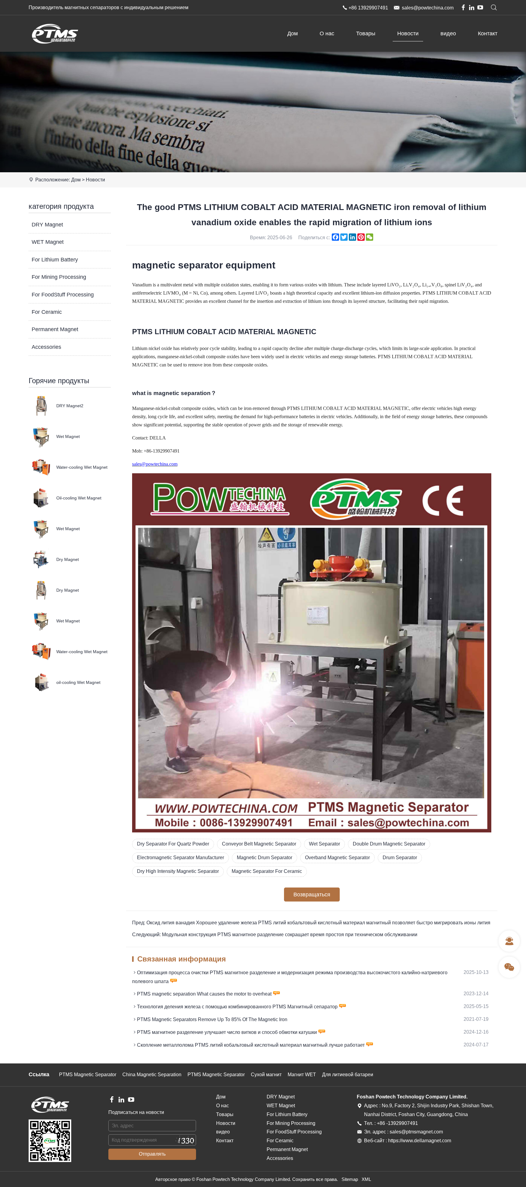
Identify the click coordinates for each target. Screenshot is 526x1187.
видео (448, 33)
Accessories (46, 347)
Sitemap (350, 1179)
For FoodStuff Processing (63, 295)
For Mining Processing (59, 277)
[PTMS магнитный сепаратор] (55, 50)
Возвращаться (311, 894)
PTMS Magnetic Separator (87, 1074)
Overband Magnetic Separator (337, 857)
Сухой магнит (266, 1074)
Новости (408, 33)
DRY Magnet (47, 225)
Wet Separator (324, 843)
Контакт (487, 33)
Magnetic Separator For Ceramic (267, 871)
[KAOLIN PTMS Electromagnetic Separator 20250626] (311, 830)
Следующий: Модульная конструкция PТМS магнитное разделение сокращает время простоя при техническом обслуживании (274, 934)
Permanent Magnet (55, 329)
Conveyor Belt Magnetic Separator (259, 843)
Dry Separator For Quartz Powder (173, 843)
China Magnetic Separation (151, 1074)
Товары (365, 33)
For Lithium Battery (55, 260)
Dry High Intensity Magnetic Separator (178, 871)
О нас (327, 33)
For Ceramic (47, 312)
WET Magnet (48, 242)
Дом (292, 33)
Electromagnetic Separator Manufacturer (180, 857)
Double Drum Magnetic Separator (389, 843)
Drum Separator (400, 857)
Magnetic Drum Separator (264, 857)
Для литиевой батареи (347, 1074)
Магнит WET (302, 1074)
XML (366, 1179)
